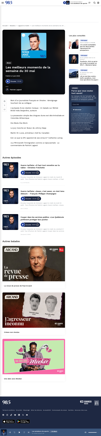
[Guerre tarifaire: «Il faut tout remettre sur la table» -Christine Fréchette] (10, 170)
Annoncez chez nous (81, 410)
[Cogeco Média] (85, 404)
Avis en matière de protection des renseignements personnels (82, 122)
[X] (23, 415)
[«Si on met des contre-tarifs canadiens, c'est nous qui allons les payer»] (73, 74)
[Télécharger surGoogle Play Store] (23, 421)
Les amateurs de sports (78, 3)
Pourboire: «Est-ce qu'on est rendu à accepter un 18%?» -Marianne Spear (88, 63)
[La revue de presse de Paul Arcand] (33, 263)
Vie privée (19, 410)
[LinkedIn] (19, 415)
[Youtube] (27, 415)
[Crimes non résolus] (33, 310)
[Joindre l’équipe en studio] (89, 2)
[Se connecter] (98, 2)
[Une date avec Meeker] (33, 356)
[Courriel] (4, 109)
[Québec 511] (97, 405)
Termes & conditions (8, 410)
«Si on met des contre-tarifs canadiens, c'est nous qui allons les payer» (89, 78)
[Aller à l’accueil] (8, 4)
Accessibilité (47, 410)
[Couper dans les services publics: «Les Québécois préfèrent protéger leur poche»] (10, 222)
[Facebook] (4, 101)
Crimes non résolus (11, 332)
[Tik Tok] (11, 415)
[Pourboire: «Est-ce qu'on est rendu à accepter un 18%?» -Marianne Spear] (73, 59)
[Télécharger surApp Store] (8, 421)
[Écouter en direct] (64, 2)
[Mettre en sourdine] (85, 432)
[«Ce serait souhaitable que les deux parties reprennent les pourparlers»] (73, 44)
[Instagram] (7, 415)
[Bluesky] (15, 415)
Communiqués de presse (59, 410)
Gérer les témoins (36, 410)
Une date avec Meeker (13, 379)
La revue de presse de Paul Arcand (18, 286)
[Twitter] (4, 105)
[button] (10, 432)
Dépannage (26, 410)
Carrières (71, 410)
